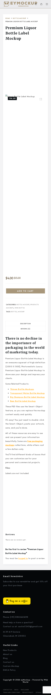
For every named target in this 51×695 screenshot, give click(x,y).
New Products (9, 650)
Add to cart (25, 291)
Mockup (21, 312)
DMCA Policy (9, 670)
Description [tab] (25, 324)
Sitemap (39, 692)
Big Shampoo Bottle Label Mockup (27, 397)
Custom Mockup (11, 666)
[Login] (36, 4)
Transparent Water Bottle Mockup (27, 393)
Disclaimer (25, 690)
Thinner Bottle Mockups (22, 389)
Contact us (8, 662)
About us (7, 654)
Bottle (14, 312)
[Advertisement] (25, 68)
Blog (5, 658)
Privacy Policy (27, 692)
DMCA (16, 690)
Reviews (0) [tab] (25, 329)
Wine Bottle (20, 308)
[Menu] (47, 4)
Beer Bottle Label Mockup (23, 401)
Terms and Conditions (11, 692)
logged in (23, 558)
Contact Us (7, 690)
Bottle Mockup (23, 304)
